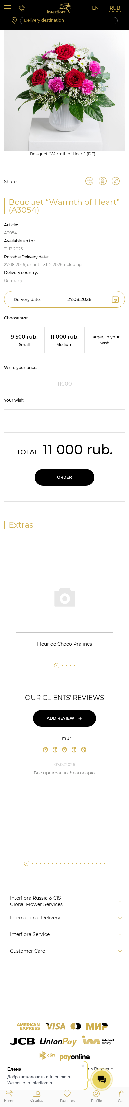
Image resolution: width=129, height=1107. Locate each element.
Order (64, 477)
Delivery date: (27, 299)
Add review (65, 718)
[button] (56, 665)
